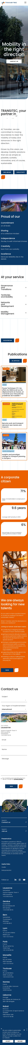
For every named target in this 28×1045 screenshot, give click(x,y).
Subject (5, 696)
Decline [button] (20, 1041)
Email (4, 740)
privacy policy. (18, 779)
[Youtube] (24, 879)
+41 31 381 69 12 (7, 923)
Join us (4, 831)
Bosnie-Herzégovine (8, 451)
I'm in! (7, 670)
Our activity (20, 172)
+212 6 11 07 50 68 (8, 1016)
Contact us (6, 822)
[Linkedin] (15, 879)
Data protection (6, 870)
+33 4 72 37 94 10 (8, 937)
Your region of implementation (14, 706)
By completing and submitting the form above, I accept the (14, 779)
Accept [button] (8, 1041)
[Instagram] (20, 879)
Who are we (7, 172)
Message (5, 759)
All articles (15, 361)
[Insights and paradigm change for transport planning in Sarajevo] (14, 446)
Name (4, 749)
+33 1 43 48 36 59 (8, 950)
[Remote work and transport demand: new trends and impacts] (14, 415)
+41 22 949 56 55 (8, 910)
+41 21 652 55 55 (8, 896)
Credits (4, 867)
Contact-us (14, 61)
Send (11, 786)
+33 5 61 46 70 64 (8, 977)
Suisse (4, 385)
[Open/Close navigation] (25, 2)
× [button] (24, 1030)
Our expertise (7, 340)
